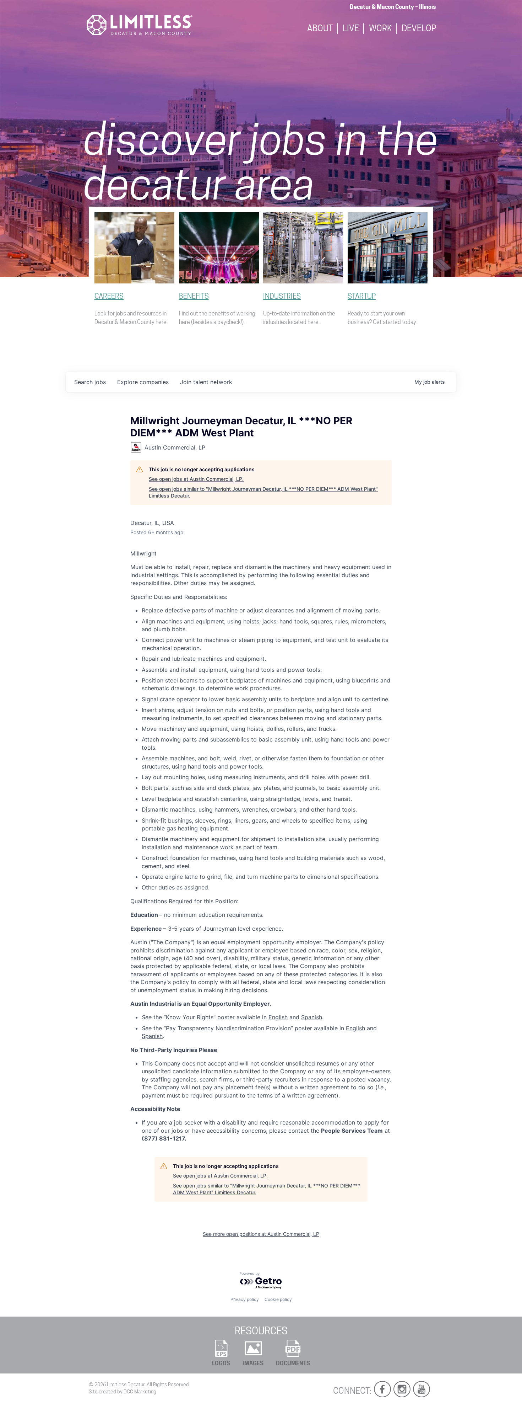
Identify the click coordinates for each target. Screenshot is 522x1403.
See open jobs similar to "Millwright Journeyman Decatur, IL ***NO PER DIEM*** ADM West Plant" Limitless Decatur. (263, 492)
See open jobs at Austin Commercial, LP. (196, 479)
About (320, 28)
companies (143, 382)
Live (351, 28)
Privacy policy (244, 1299)
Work (380, 28)
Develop (419, 28)
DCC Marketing (140, 1391)
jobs (90, 382)
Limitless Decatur (126, 1384)
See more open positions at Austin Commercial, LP (261, 1234)
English (278, 1017)
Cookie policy (278, 1299)
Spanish (311, 1017)
